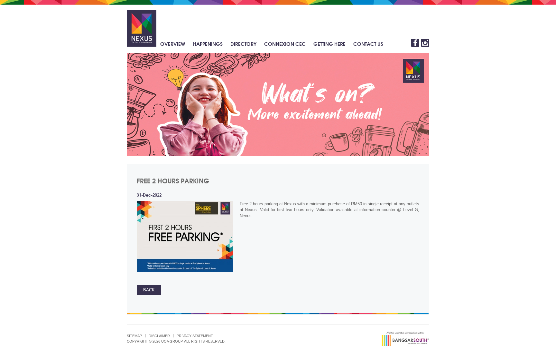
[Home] (141, 28)
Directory (243, 43)
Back (149, 289)
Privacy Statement (195, 335)
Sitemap (134, 335)
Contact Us (368, 43)
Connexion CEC (285, 43)
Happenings (208, 43)
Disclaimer (159, 335)
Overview (172, 43)
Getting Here (329, 43)
